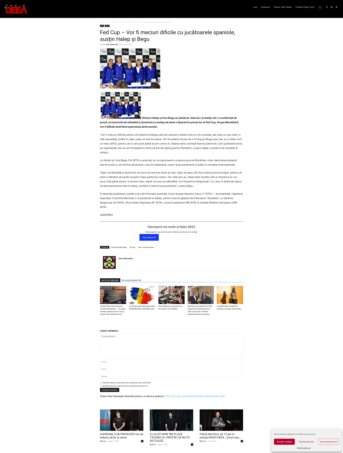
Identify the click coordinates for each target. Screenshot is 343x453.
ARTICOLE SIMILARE (110, 280)
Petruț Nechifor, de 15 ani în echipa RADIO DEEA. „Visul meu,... (220, 436)
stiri (108, 22)
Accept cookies (284, 441)
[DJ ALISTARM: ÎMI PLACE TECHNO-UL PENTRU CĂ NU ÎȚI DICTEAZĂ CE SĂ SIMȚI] (171, 420)
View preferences (328, 441)
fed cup (132, 247)
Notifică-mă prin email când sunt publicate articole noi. (125, 386)
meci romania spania (146, 247)
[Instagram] (331, 7)
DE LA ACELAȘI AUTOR (131, 280)
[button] (320, 7)
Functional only (306, 441)
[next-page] (106, 319)
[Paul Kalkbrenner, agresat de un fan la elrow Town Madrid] (171, 295)
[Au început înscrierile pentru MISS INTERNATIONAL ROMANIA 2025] (142, 295)
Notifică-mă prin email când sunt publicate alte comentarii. (127, 383)
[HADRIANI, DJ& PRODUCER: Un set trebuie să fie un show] (121, 420)
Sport (114, 22)
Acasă (102, 22)
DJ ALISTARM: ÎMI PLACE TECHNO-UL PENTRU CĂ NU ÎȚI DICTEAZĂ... (170, 437)
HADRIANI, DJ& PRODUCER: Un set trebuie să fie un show (121, 436)
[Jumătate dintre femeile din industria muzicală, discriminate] (230, 295)
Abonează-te (149, 237)
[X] (336, 7)
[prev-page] (101, 319)
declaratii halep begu (119, 247)
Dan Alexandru (112, 44)
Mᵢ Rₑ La (103, 441)
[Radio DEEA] (16, 9)
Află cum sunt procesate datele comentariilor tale (195, 396)
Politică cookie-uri (304, 448)
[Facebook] (326, 7)
